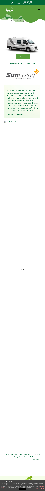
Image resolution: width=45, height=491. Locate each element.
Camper (7, 21)
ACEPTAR (22, 489)
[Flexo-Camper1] (22, 278)
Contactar (22, 56)
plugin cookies (40, 488)
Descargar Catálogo (17, 63)
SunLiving (27, 21)
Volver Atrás (30, 63)
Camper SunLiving (17, 21)
